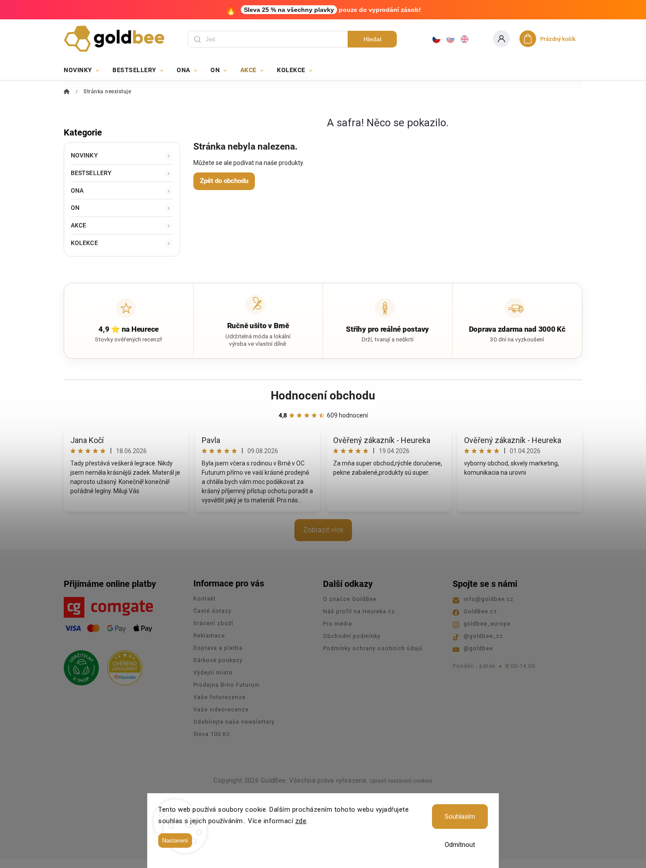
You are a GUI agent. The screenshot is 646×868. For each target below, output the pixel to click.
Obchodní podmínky (352, 636)
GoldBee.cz (480, 611)
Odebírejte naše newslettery (234, 721)
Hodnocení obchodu (323, 395)
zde (301, 821)
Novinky (84, 155)
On (75, 207)
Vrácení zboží (213, 623)
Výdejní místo (213, 672)
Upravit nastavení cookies (401, 781)
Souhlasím (460, 816)
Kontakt (204, 598)
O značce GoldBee (350, 599)
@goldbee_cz (483, 636)
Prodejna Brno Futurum (226, 684)
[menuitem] (85, 70)
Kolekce (84, 242)
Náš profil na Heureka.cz (359, 611)
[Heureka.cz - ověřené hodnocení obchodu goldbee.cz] (121, 665)
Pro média (337, 623)
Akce (78, 225)
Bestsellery (91, 172)
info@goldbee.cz (489, 599)
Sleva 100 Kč (211, 734)
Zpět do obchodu (224, 181)
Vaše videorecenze (221, 709)
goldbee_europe (487, 623)
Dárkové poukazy (218, 660)
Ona (77, 190)
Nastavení (175, 840)
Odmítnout (460, 845)
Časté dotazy (212, 611)
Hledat (372, 39)
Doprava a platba (218, 648)
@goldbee (478, 648)
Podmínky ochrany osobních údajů (373, 648)
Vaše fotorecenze (219, 697)
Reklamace (209, 635)
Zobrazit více (323, 530)
